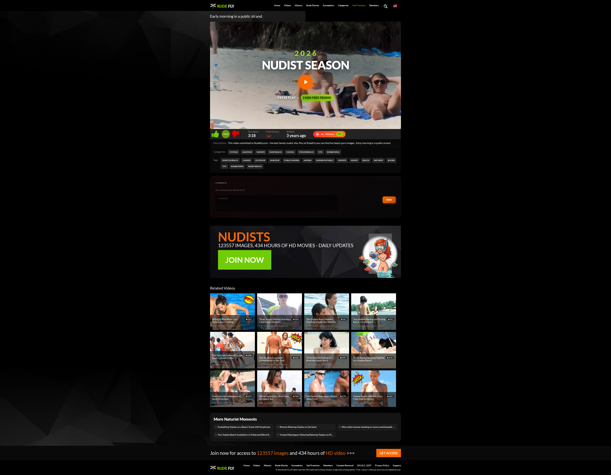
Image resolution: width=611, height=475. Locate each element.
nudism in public (324, 160)
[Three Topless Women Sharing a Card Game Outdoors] (280, 328)
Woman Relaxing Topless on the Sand (298, 427)
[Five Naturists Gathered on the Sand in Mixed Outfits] (233, 367)
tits (224, 166)
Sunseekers (328, 5)
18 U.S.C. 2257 (364, 465)
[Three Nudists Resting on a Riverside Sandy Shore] (327, 367)
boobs (391, 160)
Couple (290, 152)
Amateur (247, 152)
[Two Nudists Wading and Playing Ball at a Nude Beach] (374, 328)
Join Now (244, 259)
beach (366, 160)
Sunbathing (333, 152)
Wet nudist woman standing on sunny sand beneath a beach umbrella (369, 427)
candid (246, 160)
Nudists (261, 152)
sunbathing (237, 166)
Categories (343, 5)
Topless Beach (306, 152)
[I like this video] (216, 133)
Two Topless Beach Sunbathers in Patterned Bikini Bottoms (245, 434)
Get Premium (358, 5)
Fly (225, 6)
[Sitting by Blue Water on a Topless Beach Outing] (233, 328)
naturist (378, 160)
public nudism (291, 160)
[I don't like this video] (235, 133)
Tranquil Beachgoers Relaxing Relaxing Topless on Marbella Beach (307, 434)
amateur (274, 160)
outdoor (260, 160)
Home (277, 5)
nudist (354, 160)
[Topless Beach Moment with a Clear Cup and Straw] (374, 405)
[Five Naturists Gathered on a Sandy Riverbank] (233, 405)
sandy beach (255, 166)
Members (374, 5)
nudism (307, 160)
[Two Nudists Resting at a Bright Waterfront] (327, 405)
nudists (342, 160)
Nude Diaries (312, 5)
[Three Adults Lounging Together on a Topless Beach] (374, 367)
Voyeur (234, 152)
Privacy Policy (382, 465)
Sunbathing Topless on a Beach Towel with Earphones (244, 427)
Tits (320, 152)
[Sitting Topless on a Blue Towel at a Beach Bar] (280, 405)
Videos (287, 5)
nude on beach (230, 160)
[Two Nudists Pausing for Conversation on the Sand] (280, 367)
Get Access (389, 453)
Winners (329, 134)
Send (389, 200)
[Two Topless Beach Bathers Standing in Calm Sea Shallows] (327, 328)
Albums (298, 5)
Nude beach (275, 152)
